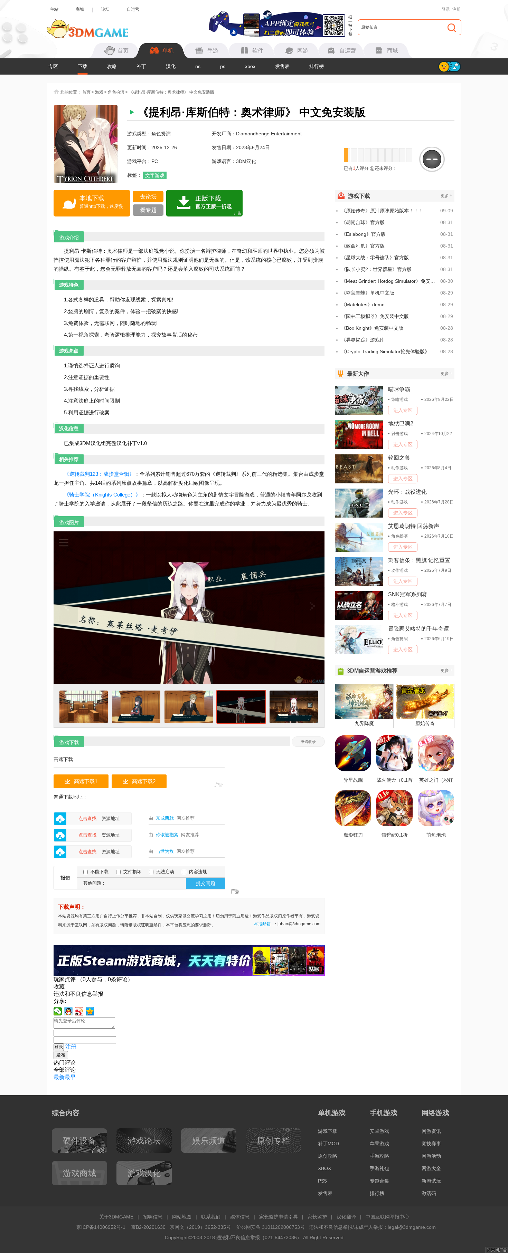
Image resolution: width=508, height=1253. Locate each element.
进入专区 (403, 410)
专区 (53, 66)
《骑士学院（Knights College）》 (102, 495)
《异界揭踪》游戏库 (363, 340)
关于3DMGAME (116, 1217)
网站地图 (181, 1217)
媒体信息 (240, 1217)
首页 (86, 92)
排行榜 (316, 66)
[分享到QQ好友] (68, 1011)
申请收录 (308, 742)
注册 (456, 9)
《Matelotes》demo (363, 304)
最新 (59, 1077)
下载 (82, 66)
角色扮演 (116, 92)
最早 (70, 1077)
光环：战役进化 (407, 492)
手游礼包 (379, 1168)
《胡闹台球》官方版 (363, 222)
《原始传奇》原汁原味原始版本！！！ (382, 210)
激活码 (429, 1193)
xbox (250, 66)
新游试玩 (431, 1181)
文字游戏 (154, 175)
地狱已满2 (400, 423)
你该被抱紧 (167, 834)
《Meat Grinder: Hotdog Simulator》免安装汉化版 (389, 281)
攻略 (112, 66)
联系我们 (210, 1217)
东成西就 (165, 818)
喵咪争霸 (399, 389)
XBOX (324, 1168)
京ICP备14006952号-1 (100, 1227)
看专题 (148, 210)
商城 (80, 9)
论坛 (105, 9)
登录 (446, 9)
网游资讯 (431, 1131)
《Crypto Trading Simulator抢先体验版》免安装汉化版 (389, 351)
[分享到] (90, 1011)
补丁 (141, 66)
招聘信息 (152, 1217)
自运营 (133, 9)
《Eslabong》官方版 (363, 234)
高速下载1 (85, 781)
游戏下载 (327, 1131)
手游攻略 (379, 1156)
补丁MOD (328, 1143)
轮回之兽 (399, 458)
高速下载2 (144, 781)
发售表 (282, 66)
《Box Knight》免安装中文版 (372, 328)
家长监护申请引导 (278, 1217)
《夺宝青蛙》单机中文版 (367, 293)
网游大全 (431, 1168)
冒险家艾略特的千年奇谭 (418, 629)
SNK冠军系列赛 (407, 594)
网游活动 (431, 1156)
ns (197, 66)
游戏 (99, 92)
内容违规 (198, 871)
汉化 (171, 66)
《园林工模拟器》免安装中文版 (375, 316)
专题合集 (379, 1181)
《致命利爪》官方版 (363, 246)
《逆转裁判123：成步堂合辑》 (99, 474)
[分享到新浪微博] (79, 1011)
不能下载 (100, 871)
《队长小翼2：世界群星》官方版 (376, 269)
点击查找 (87, 818)
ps (222, 66)
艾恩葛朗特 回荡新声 (413, 526)
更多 (446, 195)
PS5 (322, 1181)
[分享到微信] (58, 1011)
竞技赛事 (431, 1143)
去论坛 (148, 197)
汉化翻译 (346, 1217)
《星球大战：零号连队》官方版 (375, 257)
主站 (54, 9)
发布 (60, 1055)
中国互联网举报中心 (387, 1217)
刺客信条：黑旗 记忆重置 (419, 560)
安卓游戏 (379, 1131)
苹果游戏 (379, 1143)
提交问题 (205, 883)
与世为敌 (165, 851)
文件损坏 (132, 871)
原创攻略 (327, 1156)
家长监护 (317, 1217)
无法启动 (165, 871)
